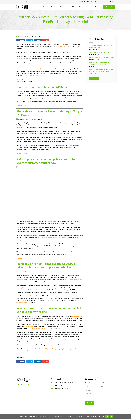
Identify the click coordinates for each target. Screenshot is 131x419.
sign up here (61, 46)
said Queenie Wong (62, 290)
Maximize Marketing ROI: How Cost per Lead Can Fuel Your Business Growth (101, 70)
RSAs (31, 326)
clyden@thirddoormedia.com (32, 75)
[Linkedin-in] (114, 1)
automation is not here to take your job (44, 328)
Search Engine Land (33, 351)
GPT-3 (28, 326)
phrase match (62, 326)
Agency (39, 36)
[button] (20, 40)
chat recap (42, 73)
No (111, 416)
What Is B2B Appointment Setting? (99, 52)
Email (102, 382)
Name (87, 382)
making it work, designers (46, 69)
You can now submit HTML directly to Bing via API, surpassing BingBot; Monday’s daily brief (50, 349)
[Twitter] (110, 1)
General (31, 36)
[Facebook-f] (108, 1)
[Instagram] (112, 1)
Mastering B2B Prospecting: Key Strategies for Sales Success (99, 63)
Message (88, 390)
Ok (107, 416)
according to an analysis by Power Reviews (54, 237)
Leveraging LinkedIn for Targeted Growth (101, 57)
